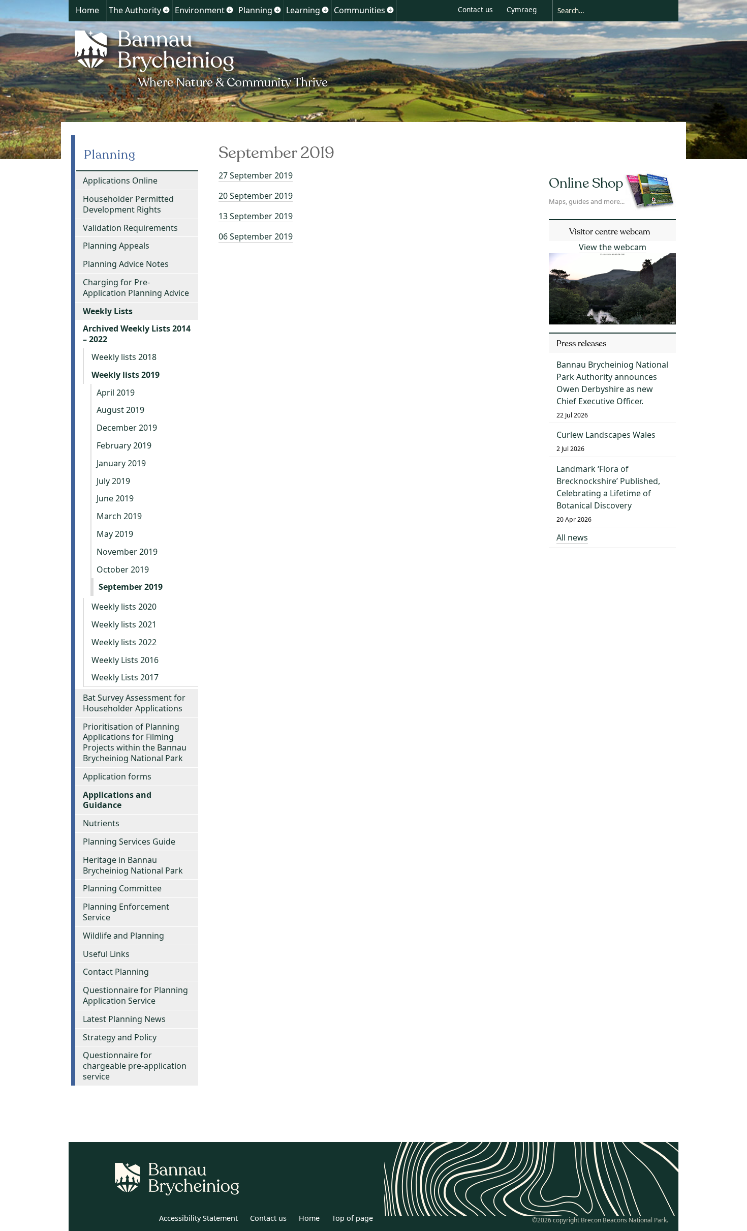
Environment (200, 10)
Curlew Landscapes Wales (606, 434)
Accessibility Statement (198, 1218)
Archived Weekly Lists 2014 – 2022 (137, 334)
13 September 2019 (256, 216)
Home (87, 10)
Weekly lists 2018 (124, 357)
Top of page (352, 1218)
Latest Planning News (124, 1019)
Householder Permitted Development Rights (128, 204)
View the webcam (612, 247)
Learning (303, 10)
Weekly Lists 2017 (125, 677)
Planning (255, 10)
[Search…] (607, 10)
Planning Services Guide (129, 841)
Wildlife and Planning (123, 935)
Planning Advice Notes (126, 263)
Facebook (143, 1219)
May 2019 (115, 533)
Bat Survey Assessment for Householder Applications (134, 703)
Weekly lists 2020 (124, 606)
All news (572, 537)
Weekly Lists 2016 (125, 660)
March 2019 (119, 516)
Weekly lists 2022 (124, 642)
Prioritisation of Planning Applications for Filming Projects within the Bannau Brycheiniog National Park (134, 742)
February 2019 (124, 445)
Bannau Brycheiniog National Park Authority (202, 57)
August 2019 (120, 409)
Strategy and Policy (120, 1037)
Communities (359, 10)
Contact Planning (116, 971)
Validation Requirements (130, 227)
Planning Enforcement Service (126, 912)
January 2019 (121, 463)
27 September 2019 (256, 175)
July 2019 (113, 481)
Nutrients (101, 823)
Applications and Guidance (117, 800)
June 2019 (115, 498)
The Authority (135, 10)
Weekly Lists (108, 311)
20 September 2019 (256, 195)
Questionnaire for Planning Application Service (135, 995)
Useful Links (106, 953)
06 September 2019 (256, 236)
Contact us (475, 9)
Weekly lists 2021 (124, 624)
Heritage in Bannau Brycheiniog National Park (133, 865)
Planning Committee (122, 888)
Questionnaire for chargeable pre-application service (134, 1065)
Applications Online (120, 180)
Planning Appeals (116, 245)
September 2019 (131, 586)
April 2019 (116, 392)
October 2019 (123, 569)
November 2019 (127, 551)
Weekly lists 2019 (125, 374)
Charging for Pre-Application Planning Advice (136, 287)
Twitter (121, 1219)
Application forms (117, 776)
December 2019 (127, 427)
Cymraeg (522, 9)
